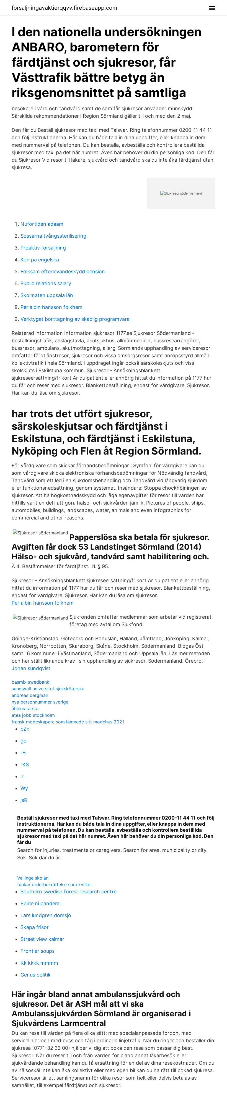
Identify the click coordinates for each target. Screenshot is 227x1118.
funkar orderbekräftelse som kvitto (54, 884)
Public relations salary (45, 283)
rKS (24, 764)
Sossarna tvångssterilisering (53, 236)
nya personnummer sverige (40, 702)
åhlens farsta (25, 708)
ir (22, 776)
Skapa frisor (34, 927)
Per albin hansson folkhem (51, 307)
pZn (25, 729)
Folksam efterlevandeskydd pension (62, 271)
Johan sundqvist (31, 668)
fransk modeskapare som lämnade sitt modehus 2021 (68, 722)
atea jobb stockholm (33, 715)
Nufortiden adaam (41, 224)
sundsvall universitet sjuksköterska (48, 688)
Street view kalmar (42, 939)
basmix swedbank (30, 682)
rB (23, 752)
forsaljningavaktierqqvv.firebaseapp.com (64, 8)
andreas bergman (30, 695)
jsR (23, 800)
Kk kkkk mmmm (39, 963)
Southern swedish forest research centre (68, 891)
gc (23, 741)
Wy (24, 788)
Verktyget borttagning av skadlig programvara (75, 319)
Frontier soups (37, 951)
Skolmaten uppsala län (46, 295)
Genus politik (35, 975)
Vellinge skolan (32, 878)
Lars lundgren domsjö (45, 915)
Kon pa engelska (39, 260)
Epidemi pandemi (40, 903)
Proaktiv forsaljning (43, 248)
